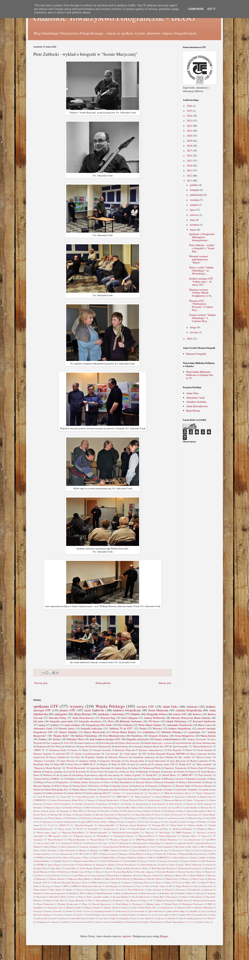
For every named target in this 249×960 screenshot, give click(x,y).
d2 (37, 821)
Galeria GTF (180, 714)
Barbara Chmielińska (86, 735)
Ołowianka (92, 811)
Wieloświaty (71, 818)
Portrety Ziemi (80, 785)
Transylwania (192, 814)
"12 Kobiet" (116, 793)
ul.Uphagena (41, 922)
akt (57, 775)
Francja (95, 857)
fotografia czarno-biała (61, 721)
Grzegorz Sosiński (189, 861)
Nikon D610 (78, 811)
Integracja (100, 864)
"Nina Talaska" (165, 832)
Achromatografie (139, 843)
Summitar (152, 785)
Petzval (104, 889)
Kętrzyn (209, 871)
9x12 (114, 843)
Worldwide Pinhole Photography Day (50, 789)
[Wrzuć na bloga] (47, 672)
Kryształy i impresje (145, 871)
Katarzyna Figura (53, 807)
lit (140, 821)
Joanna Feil (113, 771)
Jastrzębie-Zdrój (40, 868)
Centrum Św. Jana (160, 850)
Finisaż (74, 750)
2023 (190, 120)
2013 (190, 170)
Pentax (79, 889)
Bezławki (192, 796)
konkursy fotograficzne (127, 710)
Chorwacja (176, 850)
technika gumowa (193, 918)
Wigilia (103, 764)
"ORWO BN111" (123, 796)
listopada (195, 190)
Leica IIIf (175, 807)
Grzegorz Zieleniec (158, 735)
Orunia (142, 728)
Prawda (158, 811)
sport (134, 918)
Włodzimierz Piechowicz (192, 904)
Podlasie (115, 811)
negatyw (157, 821)
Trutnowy (192, 771)
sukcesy (160, 918)
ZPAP (209, 904)
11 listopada (64, 843)
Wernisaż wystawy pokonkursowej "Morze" (198, 259)
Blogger (164, 936)
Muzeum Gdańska (41, 785)
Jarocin (210, 864)
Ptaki (106, 785)
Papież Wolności (183, 886)
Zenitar (125, 907)
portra (53, 918)
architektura (149, 732)
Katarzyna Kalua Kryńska (128, 868)
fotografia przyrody (109, 789)
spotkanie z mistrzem (111, 714)
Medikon (98, 878)
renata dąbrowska (77, 918)
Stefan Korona (121, 746)
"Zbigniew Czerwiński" (44, 760)
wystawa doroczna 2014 (81, 922)
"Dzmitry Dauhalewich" (205, 793)
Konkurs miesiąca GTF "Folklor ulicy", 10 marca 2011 (201, 281)
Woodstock (137, 904)
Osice (138, 886)
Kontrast (209, 868)
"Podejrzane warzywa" (82, 836)
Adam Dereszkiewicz (197, 406)
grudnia (194, 185)
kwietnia (194, 224)
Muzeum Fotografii (196, 353)
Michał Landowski (199, 760)
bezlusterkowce (166, 907)
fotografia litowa (156, 714)
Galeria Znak (196, 768)
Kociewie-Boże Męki (127, 807)
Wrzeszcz (157, 728)
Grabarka (128, 803)
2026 (190, 106)
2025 (190, 110)
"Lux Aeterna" (112, 753)
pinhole (55, 725)
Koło (53, 871)
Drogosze (91, 800)
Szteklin (180, 771)
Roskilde (181, 893)
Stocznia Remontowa (141, 896)
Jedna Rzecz (56, 868)
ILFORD (40, 864)
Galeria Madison (180, 857)
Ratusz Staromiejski (196, 811)
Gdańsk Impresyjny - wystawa (158, 743)
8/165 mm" (78, 843)
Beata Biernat (193, 410)
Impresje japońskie (54, 771)
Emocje (204, 853)
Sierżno (57, 739)
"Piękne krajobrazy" (142, 796)
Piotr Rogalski (174, 750)
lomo (147, 821)
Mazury (208, 782)
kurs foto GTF (162, 746)
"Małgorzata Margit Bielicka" (47, 768)
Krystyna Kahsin (144, 782)
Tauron (48, 900)
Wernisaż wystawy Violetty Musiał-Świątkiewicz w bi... (201, 293)
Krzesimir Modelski (165, 871)
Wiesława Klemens (203, 785)
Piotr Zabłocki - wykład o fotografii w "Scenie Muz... (202, 248)
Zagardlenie (38, 907)
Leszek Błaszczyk (80, 875)
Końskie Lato (77, 871)
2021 (190, 130)
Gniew (107, 782)
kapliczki (145, 789)
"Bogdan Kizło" (61, 735)
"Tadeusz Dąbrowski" (167, 836)
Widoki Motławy (55, 818)
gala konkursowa (155, 911)
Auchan (134, 768)
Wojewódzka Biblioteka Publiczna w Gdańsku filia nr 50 (199, 375)
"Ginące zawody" (65, 828)
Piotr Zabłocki (125, 725)
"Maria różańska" (204, 764)
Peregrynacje (91, 889)
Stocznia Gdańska (120, 896)
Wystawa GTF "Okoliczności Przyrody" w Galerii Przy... (201, 305)
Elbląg (40, 782)
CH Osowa (153, 721)
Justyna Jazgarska (204, 803)
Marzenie (212, 875)
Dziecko (173, 853)
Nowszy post (40, 683)
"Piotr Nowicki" (204, 775)
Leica (66, 875)
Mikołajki (143, 771)
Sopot (82, 746)
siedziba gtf (145, 764)
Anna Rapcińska (140, 846)
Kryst (107, 871)
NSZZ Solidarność (99, 882)
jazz (203, 911)
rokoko (92, 918)
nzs (153, 914)
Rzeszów (200, 893)
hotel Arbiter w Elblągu (106, 821)
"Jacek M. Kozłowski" (46, 796)
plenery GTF (67, 710)
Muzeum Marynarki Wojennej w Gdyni (71, 882)
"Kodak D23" (151, 775)
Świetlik (144, 922)
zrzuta (105, 922)
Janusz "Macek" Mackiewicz (190, 864)
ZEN (143, 818)
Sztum (184, 896)
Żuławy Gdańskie (68, 732)
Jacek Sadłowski (94, 710)
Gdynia (85, 750)
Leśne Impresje (97, 875)
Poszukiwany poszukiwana (200, 889)
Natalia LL (115, 882)
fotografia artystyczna (137, 739)
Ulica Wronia (131, 900)
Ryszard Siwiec (39, 814)
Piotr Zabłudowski (136, 889)
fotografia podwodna (103, 911)
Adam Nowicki (67, 760)
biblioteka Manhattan (203, 907)
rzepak (205, 789)
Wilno (84, 904)
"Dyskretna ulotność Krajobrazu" (133, 825)
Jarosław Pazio (97, 771)
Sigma (68, 814)
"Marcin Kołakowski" (202, 746)
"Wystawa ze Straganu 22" (120, 839)
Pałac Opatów (56, 889)
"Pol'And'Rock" (103, 836)
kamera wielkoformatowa (167, 739)
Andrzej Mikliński (163, 796)
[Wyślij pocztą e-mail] (43, 672)
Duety (213, 778)
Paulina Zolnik (39, 889)
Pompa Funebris (143, 811)
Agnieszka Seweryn (204, 843)
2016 (190, 155)
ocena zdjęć (163, 914)
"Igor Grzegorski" (180, 746)
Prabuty (43, 739)
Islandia (111, 864)
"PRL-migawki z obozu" (58, 836)
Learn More (196, 8)
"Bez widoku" (184, 757)
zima (97, 922)
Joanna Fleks (70, 868)
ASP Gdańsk (84, 778)
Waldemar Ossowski (165, 900)
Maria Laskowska (198, 753)
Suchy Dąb (158, 896)
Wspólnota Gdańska (94, 757)
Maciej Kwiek (113, 875)
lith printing (77, 775)
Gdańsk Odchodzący (176, 721)
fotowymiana (138, 911)
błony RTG (211, 818)
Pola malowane (154, 889)
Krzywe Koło (128, 771)
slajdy (113, 918)
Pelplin (69, 889)
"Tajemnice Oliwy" (189, 836)
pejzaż (213, 914)
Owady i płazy (159, 886)
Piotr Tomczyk (117, 889)
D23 (88, 853)
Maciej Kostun (208, 735)
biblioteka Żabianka (171, 732)
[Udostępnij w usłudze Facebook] (54, 672)
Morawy (185, 878)
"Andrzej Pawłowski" (197, 739)
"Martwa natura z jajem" (46, 832)
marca (193, 229)
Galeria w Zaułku (198, 857)
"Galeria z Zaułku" (196, 825)
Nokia (35, 886)
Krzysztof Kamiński (165, 782)
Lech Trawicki (54, 875)
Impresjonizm (142, 803)
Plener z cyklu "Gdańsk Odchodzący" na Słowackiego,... (201, 270)
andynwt (126, 936)
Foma (49, 782)
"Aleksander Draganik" (84, 825)
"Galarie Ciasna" (176, 825)
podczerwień (41, 918)
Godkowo (115, 803)
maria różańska (72, 725)
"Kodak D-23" (185, 764)
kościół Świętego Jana (96, 914)
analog (41, 725)
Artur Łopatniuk (164, 846)
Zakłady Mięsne (79, 789)
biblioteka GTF (183, 907)
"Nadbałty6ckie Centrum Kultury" (126, 832)
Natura (127, 882)
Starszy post (165, 683)
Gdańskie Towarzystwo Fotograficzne (91, 803)
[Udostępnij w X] (50, 672)
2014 (190, 165)
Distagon (123, 853)
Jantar (172, 864)
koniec (69, 914)
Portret (189, 750)
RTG (82, 893)
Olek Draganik (112, 886)
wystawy (77, 706)
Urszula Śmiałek (204, 750)
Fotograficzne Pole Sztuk (99, 725)
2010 (190, 338)
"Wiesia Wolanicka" (55, 839)
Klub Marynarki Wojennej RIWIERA (168, 753)
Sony (72, 896)
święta (199, 922)
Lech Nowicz (38, 875)
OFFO (65, 886)
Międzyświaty (172, 878)
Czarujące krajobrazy (42, 853)
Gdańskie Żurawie (61, 861)
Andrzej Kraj (120, 768)
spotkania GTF (45, 706)
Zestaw (161, 818)
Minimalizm (138, 878)
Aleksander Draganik (150, 778)
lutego (193, 327)
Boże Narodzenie (68, 850)
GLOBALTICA (162, 857)
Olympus (156, 771)
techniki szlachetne (54, 793)
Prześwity (95, 785)
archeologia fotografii (142, 746)
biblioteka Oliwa (75, 739)
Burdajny (94, 850)
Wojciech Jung (107, 718)
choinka (69, 911)
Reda (118, 893)
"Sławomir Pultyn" (146, 836)
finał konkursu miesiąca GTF (105, 739)
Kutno (199, 871)
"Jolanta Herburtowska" (85, 796)
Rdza (210, 811)
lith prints (38, 721)
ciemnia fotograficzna (189, 710)
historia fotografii (129, 789)
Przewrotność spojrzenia (55, 893)
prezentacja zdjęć (95, 775)
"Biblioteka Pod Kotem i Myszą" (178, 793)
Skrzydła (53, 896)
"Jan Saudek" (93, 828)
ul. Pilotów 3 (210, 918)
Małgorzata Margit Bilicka (79, 878)
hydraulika (192, 911)
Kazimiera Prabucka (73, 807)
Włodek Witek (171, 904)
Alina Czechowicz (68, 846)
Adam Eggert (155, 843)
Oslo (147, 886)
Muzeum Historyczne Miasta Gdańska (190, 718)
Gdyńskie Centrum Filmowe (85, 861)
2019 (190, 140)
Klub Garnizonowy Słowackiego (100, 807)
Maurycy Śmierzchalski (190, 782)
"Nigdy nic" (150, 832)
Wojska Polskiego (110, 706)
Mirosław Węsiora (155, 878)
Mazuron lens (206, 807)
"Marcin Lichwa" (204, 757)
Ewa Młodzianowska (114, 735)
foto (88, 911)
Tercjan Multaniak (76, 900)
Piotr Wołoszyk (57, 746)
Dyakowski (161, 853)
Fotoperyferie (62, 782)
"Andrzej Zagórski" (132, 775)
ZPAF (123, 764)
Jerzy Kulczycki (178, 760)
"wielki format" (130, 753)
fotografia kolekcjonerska (66, 821)
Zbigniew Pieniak (92, 907)
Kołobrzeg (63, 871)
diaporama (46, 821)
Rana (181, 811)
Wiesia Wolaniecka (45, 904)
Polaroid (168, 889)
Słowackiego (196, 896)
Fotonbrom (136, 735)
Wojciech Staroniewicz (101, 904)
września (195, 200)
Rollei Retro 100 (167, 893)
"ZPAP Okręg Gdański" (145, 839)
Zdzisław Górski (111, 907)
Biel (203, 846)
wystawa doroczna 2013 (96, 793)
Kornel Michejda (40, 871)
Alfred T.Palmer (50, 846)
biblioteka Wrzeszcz (118, 757)
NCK (56, 785)
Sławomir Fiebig (57, 718)
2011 (190, 180)
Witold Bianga (113, 818)
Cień (196, 850)
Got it (211, 8)
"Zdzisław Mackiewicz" (169, 839)
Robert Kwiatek (130, 893)
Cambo (125, 850)
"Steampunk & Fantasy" (124, 836)
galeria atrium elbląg (175, 911)
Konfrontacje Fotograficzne (190, 868)
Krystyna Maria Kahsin (123, 871)
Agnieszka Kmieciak (127, 778)
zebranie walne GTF (164, 764)
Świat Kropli (132, 922)
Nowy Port (73, 764)
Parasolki (104, 811)
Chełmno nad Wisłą (151, 768)
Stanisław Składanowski (99, 746)
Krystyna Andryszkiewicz (151, 750)
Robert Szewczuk (148, 893)
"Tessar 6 (205, 836)
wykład (64, 922)
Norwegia (46, 886)
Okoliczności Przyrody (92, 886)
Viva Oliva (75, 757)
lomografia (113, 914)
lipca (193, 209)
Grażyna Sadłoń (130, 861)
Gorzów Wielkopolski (110, 861)
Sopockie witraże (120, 785)
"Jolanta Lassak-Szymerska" (87, 753)
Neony (158, 882)
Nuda (57, 886)
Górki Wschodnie (208, 861)
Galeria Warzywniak (94, 732)
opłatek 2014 (184, 914)
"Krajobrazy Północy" (206, 828)
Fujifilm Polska (108, 857)
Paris (196, 886)
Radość (91, 893)
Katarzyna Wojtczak (125, 750)
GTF (144, 753)
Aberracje (124, 843)
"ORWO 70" (39, 750)
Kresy (89, 871)
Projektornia (170, 811)
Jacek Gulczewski (157, 760)
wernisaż (192, 706)
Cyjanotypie (207, 850)
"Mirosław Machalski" (98, 832)
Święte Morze (157, 922)
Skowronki (41, 896)
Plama (66, 785)
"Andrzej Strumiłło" (106, 825)
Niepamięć (64, 811)
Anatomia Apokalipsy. (89, 846)
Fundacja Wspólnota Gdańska (131, 857)
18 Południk (69, 778)
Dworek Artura (66, 728)
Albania (36, 846)
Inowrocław (70, 864)
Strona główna (103, 683)
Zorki (134, 907)
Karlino (109, 868)
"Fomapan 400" (158, 825)
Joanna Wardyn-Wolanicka (91, 868)
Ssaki (81, 896)
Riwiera (72, 746)
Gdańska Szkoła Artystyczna (86, 782)
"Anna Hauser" (154, 793)
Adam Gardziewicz (86, 743)
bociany (58, 911)
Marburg (168, 875)
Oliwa (111, 721)
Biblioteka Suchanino (131, 721)
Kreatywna (152, 807)
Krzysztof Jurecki (185, 871)
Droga (150, 853)
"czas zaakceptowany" (192, 839)
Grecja (143, 861)
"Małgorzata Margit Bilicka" (73, 832)
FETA (213, 853)
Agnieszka (169, 843)
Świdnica (203, 821)
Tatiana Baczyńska (143, 814)
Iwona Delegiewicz (184, 735)
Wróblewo (47, 775)
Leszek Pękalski (190, 807)
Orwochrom (127, 886)
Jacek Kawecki (158, 803)
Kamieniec (37, 807)
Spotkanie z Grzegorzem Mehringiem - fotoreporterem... (202, 237)
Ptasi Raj (72, 893)
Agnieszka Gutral (184, 843)
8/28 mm (90, 843)
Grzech (153, 861)
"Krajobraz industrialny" (182, 828)
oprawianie (181, 789)
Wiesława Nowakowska (68, 904)
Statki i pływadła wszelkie (98, 896)
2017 (190, 150)
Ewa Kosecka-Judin (134, 760)
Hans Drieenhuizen (123, 782)
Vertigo (144, 900)
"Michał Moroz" (169, 775)
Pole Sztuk (128, 811)
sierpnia (194, 204)
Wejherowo (166, 785)
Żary (208, 922)
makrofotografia (129, 914)
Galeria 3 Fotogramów (196, 800)
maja (193, 219)
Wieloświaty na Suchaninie (92, 818)
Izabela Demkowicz (149, 864)
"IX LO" (79, 828)
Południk (37, 893)
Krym (98, 871)
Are (152, 846)
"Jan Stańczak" (109, 828)
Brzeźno (82, 850)
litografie (158, 789)
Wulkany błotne (153, 904)
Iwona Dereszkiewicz (128, 864)
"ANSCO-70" (64, 825)
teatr (181, 918)
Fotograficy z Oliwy (79, 857)
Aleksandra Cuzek (195, 397)
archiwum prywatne (176, 818)
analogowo (61, 714)
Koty (142, 807)
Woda (114, 764)
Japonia (190, 803)
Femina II (50, 857)
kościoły (79, 914)
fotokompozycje (122, 911)
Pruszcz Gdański (57, 757)
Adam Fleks (192, 393)
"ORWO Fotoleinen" (183, 832)
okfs (174, 914)
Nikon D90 (59, 764)
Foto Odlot (63, 857)
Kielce (145, 868)
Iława (163, 864)
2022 (190, 125)
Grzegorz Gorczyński (168, 861)
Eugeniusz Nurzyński (111, 760)
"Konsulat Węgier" (139, 828)
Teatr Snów (60, 900)
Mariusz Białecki (197, 875)
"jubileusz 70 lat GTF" (121, 728)
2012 (190, 175)
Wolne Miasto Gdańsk (149, 725)
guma (65, 775)
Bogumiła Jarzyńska (196, 778)
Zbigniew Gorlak (73, 907)
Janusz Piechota (175, 803)
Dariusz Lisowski (108, 853)
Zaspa (151, 818)
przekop (63, 918)
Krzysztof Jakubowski (204, 721)
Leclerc (164, 807)
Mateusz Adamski (56, 878)
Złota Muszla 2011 (148, 907)
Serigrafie (212, 893)
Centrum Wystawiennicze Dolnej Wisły (66, 800)
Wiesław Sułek (183, 785)
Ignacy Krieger (54, 864)
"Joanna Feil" (65, 796)
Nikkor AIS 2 (191, 882)
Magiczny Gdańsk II (152, 875)
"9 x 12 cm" (48, 825)
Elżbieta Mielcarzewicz (129, 743)
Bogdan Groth (206, 796)
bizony (48, 911)
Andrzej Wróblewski (154, 718)
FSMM (39, 857)
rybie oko (103, 918)
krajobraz (132, 821)
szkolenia (171, 918)
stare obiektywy (146, 918)
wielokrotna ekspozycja (143, 757)
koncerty (59, 914)
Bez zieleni (192, 846)
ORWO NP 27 (89, 764)
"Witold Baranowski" (76, 768)
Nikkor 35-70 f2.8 (173, 882)
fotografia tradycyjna (91, 728)
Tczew (157, 814)
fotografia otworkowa (90, 721)
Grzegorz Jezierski (102, 750)
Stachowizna (138, 785)
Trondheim (117, 900)
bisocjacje (37, 911)
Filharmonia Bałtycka (173, 800)
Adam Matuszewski (103, 778)
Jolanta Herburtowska (205, 743)
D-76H (79, 853)
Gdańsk (135, 714)
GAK (150, 857)
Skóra (63, 896)
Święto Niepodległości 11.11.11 (179, 922)
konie (121, 821)
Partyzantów (207, 886)
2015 (190, 160)
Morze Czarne (198, 878)
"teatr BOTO (210, 839)
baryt (133, 764)
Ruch (190, 893)
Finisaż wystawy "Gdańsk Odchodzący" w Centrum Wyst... (202, 318)
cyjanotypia (194, 732)
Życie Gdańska (166, 757)
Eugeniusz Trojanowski (175, 768)
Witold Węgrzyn (131, 818)
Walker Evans (183, 900)
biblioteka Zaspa (195, 818)
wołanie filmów (74, 793)
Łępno (192, 821)
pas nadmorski (200, 914)
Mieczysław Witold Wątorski (117, 878)
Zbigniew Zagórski (42, 753)
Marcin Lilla (181, 875)
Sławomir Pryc (124, 814)
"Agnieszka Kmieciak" (134, 793)
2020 (190, 135)
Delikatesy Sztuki (57, 750)
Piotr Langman (53, 743)
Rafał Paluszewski (105, 893)
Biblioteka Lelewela (173, 778)
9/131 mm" (103, 843)
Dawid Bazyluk (106, 743)
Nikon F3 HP (207, 882)
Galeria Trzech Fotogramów (59, 803)
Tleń (90, 900)
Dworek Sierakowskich (109, 800)
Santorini (168, 771)
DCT (95, 853)
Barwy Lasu (204, 725)
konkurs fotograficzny (179, 728)
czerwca (194, 215)
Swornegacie (172, 896)
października (197, 194)
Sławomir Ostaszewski (105, 814)
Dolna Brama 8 (137, 853)
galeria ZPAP (86, 821)
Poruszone (180, 889)
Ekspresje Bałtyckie (188, 853)
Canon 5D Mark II (140, 850)
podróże (194, 789)
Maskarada (41, 878)
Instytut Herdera (85, 864)
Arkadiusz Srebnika (196, 401)
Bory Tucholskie (50, 850)
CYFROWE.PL (39, 800)
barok (93, 789)
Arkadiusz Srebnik (87, 760)
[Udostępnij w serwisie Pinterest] (57, 672)
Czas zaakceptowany (63, 853)
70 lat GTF (68, 743)
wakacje (54, 922)
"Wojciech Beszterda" (76, 839)
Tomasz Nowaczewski (173, 814)
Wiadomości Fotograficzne (204, 900)
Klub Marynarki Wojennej (163, 868)
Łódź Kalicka (117, 922)
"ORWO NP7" (187, 775)
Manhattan (41, 746)
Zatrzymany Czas (54, 907)
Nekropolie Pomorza (143, 882)
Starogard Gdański (83, 814)
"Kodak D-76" (105, 796)
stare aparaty (114, 775)
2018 (190, 145)
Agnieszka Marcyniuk (100, 768)
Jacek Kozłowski (184, 743)
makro (169, 789)
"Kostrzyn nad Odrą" (159, 828)
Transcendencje (102, 900)
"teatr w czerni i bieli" (45, 843)
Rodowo (197, 714)
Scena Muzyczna (158, 710)
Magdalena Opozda (131, 875)
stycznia (194, 332)
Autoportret (180, 796)
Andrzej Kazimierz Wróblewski (116, 846)
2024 (190, 115)
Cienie (187, 850)
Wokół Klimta (122, 904)
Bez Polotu (179, 846)
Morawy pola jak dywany (44, 811)
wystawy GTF (145, 706)
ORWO (75, 886)
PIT (170, 886)
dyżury (80, 911)
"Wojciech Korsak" (98, 839)
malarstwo (143, 914)
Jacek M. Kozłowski (76, 771)
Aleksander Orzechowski (179, 725)
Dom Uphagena (129, 718)
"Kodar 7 (123, 828)
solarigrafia (124, 918)
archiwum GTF (63, 753)
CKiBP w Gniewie (110, 850)
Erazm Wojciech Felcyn (133, 800)
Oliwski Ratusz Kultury (123, 732)
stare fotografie (170, 821)
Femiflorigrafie (154, 800)
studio (183, 821)
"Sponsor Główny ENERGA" (46, 778)
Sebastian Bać (56, 814)
